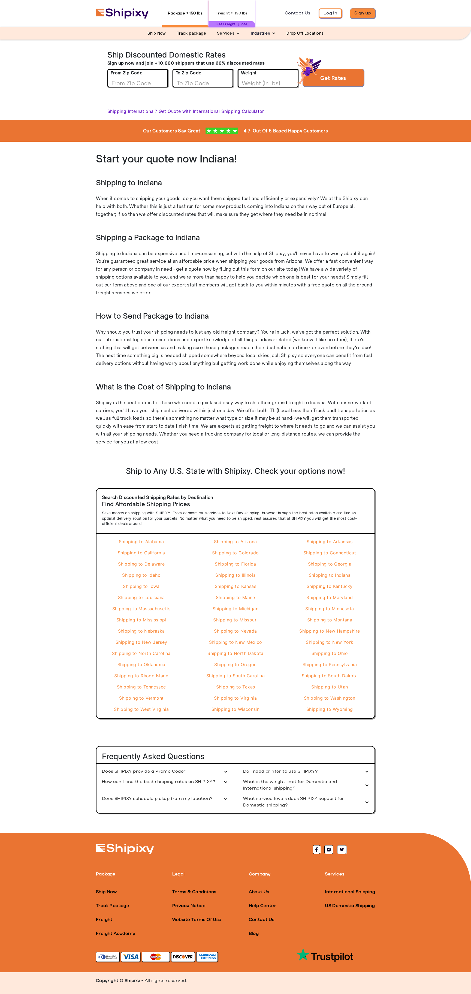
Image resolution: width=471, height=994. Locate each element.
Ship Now (106, 892)
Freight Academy (115, 934)
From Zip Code (127, 72)
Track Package (112, 906)
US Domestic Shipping (350, 906)
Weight (248, 72)
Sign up (362, 13)
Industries (260, 33)
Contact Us (297, 13)
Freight (104, 920)
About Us (259, 892)
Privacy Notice (189, 906)
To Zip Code (188, 72)
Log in (330, 13)
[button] (228, 33)
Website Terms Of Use (197, 920)
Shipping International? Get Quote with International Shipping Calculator (185, 111)
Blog (254, 934)
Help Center (262, 906)
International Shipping (350, 892)
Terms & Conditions (194, 892)
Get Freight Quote (231, 24)
